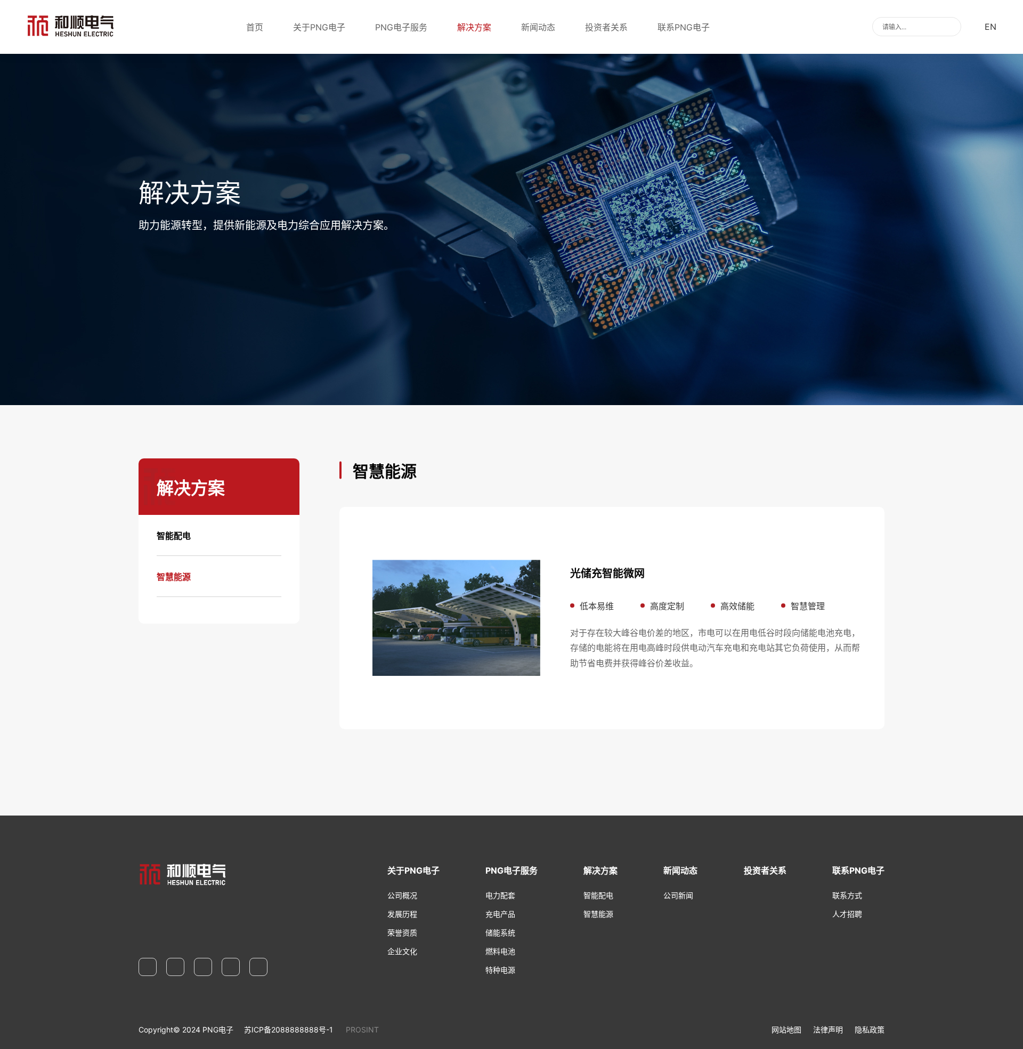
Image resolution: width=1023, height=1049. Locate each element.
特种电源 (500, 969)
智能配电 (174, 535)
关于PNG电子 (319, 27)
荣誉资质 (402, 932)
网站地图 (786, 1029)
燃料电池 (500, 951)
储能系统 (500, 932)
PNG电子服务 (401, 27)
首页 (254, 27)
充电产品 (500, 913)
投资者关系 (606, 27)
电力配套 (500, 895)
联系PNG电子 (683, 27)
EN (990, 26)
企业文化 (402, 951)
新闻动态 (538, 27)
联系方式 (847, 895)
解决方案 (474, 27)
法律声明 (828, 1029)
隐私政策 (869, 1029)
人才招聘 (847, 913)
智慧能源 (174, 576)
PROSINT (362, 1029)
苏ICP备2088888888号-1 (288, 1029)
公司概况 (402, 895)
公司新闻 (678, 895)
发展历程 (402, 913)
